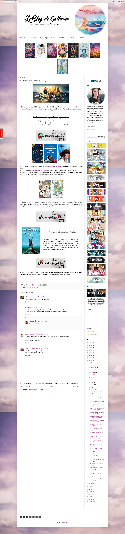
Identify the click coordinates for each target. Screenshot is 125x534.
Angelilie (27, 307)
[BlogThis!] (40, 285)
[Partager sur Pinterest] (46, 285)
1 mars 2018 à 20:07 (42, 321)
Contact (81, 38)
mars (92, 387)
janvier (93, 483)
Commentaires (93, 334)
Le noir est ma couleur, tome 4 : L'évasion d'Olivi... (96, 449)
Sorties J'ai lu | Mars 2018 (97, 401)
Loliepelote (28, 297)
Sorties (71, 38)
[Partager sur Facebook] (44, 285)
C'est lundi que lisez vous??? (32, 287)
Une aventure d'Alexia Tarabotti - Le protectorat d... (96, 469)
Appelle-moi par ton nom (40, 170)
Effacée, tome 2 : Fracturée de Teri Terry (97, 420)
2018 (90, 362)
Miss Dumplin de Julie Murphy (96, 429)
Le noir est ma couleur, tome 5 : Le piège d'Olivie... (96, 397)
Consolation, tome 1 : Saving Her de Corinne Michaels (97, 459)
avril (92, 385)
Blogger (65, 522)
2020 (90, 357)
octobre (93, 370)
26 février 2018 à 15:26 (36, 307)
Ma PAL (62, 38)
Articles (91, 331)
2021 (90, 355)
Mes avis (32, 38)
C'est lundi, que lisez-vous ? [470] (97, 464)
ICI (68, 125)
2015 (90, 491)
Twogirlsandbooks (30, 348)
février (93, 390)
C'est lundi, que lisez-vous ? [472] (97, 425)
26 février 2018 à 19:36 (42, 334)
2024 (90, 347)
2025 (90, 345)
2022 (90, 352)
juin (92, 380)
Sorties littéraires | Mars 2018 (96, 392)
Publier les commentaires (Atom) (36, 389)
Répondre (27, 302)
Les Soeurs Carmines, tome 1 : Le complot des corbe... (97, 440)
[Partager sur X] (42, 285)
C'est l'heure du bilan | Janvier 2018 (96, 454)
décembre (93, 365)
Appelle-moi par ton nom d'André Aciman (97, 408)
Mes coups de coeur (47, 38)
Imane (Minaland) (30, 334)
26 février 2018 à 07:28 (37, 297)
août (92, 375)
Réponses (29, 318)
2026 (90, 342)
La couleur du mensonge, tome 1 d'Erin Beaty (96, 416)
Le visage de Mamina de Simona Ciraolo (96, 433)
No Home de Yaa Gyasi (96, 436)
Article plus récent (25, 386)
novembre (93, 367)
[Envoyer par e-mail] (39, 285)
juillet (92, 377)
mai (92, 382)
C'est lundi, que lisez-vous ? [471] (97, 445)
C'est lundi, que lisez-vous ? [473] (97, 404)
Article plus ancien (76, 386)
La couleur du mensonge (54, 166)
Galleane (28, 285)
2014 (90, 494)
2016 (90, 489)
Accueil (22, 38)
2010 (90, 504)
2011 (90, 501)
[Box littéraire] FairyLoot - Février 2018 (97, 412)
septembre (93, 372)
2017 (90, 486)
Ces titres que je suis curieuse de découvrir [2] (96, 474)
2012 (90, 499)
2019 (90, 360)
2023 (90, 350)
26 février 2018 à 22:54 (41, 348)
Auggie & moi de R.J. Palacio (96, 479)
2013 (90, 496)
